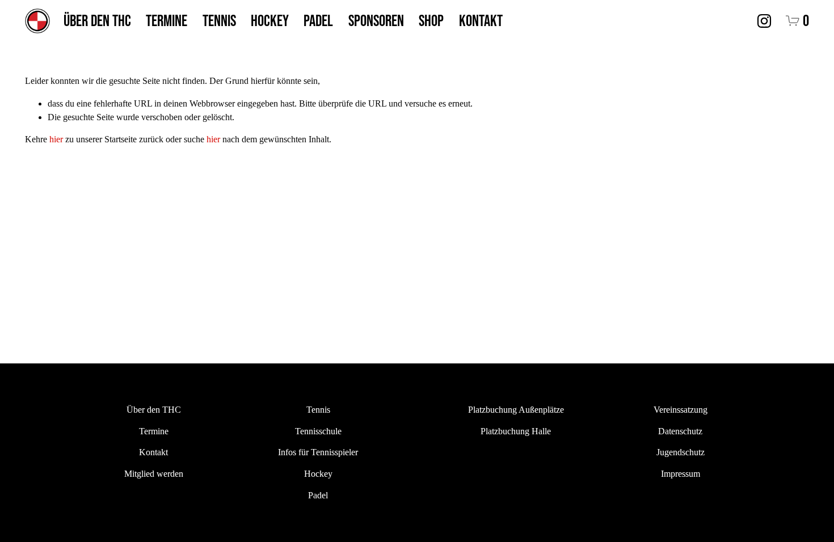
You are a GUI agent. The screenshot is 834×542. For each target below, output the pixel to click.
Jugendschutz (680, 452)
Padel (318, 20)
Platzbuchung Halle (516, 431)
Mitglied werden (153, 474)
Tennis (219, 20)
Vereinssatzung (680, 409)
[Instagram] (764, 20)
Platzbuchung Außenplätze (516, 409)
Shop (431, 20)
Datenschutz (680, 431)
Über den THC (97, 20)
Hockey (270, 20)
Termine (166, 20)
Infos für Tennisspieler (318, 452)
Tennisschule (318, 431)
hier (56, 139)
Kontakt (481, 20)
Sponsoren (376, 20)
